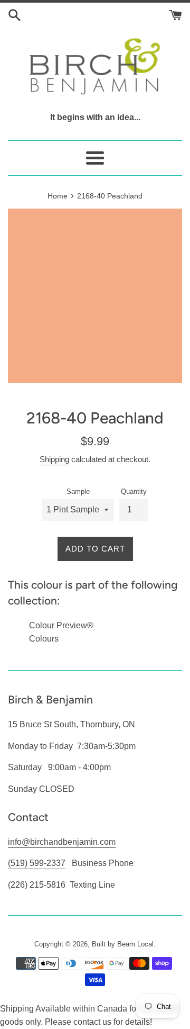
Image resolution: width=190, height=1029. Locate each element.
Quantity (134, 491)
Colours (44, 638)
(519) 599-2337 (36, 863)
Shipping (54, 459)
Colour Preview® (61, 625)
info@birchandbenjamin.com (62, 841)
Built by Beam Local (123, 944)
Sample (78, 491)
